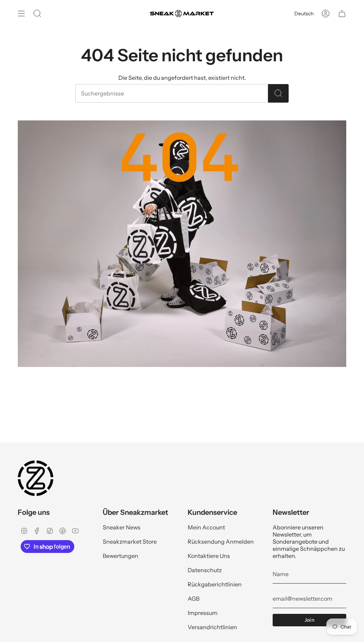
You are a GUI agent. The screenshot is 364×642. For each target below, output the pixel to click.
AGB (193, 598)
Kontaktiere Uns (209, 555)
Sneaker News (121, 527)
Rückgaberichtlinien (215, 584)
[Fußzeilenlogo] (35, 478)
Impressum (203, 612)
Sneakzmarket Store (130, 541)
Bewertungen (120, 555)
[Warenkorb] (342, 13)
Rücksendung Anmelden (221, 541)
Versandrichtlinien (212, 627)
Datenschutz (205, 570)
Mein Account (206, 527)
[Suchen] (278, 93)
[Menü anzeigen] (21, 13)
